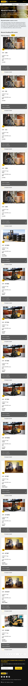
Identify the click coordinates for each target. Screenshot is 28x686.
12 (19, 654)
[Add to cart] (3, 49)
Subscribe (18, 668)
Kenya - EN (4, 682)
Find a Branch (23, 4)
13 (21, 654)
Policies (11, 682)
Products (6, 7)
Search (14, 4)
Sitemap (8, 682)
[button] (24, 1)
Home (2, 7)
